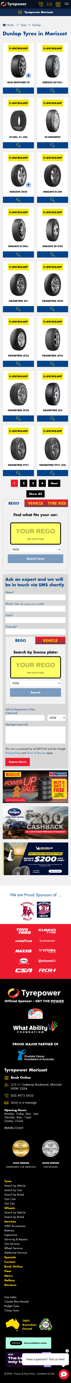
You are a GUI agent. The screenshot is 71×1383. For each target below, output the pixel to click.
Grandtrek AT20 (52, 301)
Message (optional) (16, 724)
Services (10, 1221)
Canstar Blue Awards (16, 1301)
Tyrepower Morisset (38, 12)
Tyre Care (10, 1199)
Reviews (10, 1285)
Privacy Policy (13, 753)
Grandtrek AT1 (18, 301)
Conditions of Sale (46, 1373)
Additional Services (15, 1252)
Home (10, 25)
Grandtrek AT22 (18, 355)
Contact (9, 1262)
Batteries (9, 1230)
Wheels (9, 1208)
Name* (9, 592)
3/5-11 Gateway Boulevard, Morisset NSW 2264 (36, 1087)
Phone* (24, 604)
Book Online (13, 1266)
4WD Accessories (14, 1226)
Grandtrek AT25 (52, 355)
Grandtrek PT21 (18, 465)
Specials (10, 1257)
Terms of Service (36, 753)
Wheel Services (13, 1248)
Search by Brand (14, 1194)
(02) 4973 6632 (22, 1096)
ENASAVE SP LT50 (53, 246)
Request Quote (17, 761)
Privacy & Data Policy (24, 1373)
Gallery (9, 1280)
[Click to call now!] (40, 4)
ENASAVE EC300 (52, 191)
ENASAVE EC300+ (18, 246)
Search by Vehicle (15, 1186)
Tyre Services (12, 1244)
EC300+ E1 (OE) (18, 137)
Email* (9, 615)
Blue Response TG (18, 82)
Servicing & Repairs (15, 1239)
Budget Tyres (11, 1306)
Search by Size (13, 1190)
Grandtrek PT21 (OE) (52, 465)
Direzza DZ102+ (53, 82)
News (8, 1276)
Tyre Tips (9, 1203)
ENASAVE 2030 (18, 191)
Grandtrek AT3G (18, 410)
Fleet (7, 1271)
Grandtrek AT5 (52, 410)
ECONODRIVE (52, 137)
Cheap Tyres (11, 1310)
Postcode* (11, 627)
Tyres (8, 1181)
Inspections (10, 1235)
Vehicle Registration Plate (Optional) (20, 711)
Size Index (10, 1297)
